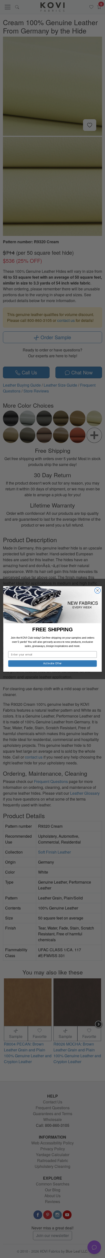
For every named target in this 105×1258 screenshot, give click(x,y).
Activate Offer (52, 663)
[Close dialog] (98, 590)
